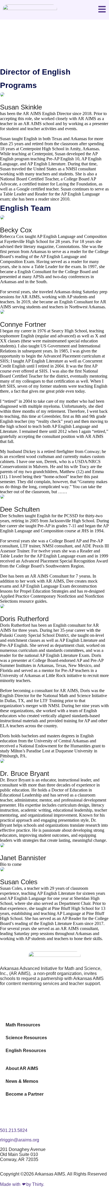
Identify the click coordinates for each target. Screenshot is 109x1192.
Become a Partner (25, 1094)
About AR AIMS (22, 1068)
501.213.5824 (13, 1130)
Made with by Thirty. (22, 1184)
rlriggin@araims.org (19, 1140)
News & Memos (22, 1081)
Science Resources (26, 1037)
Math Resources (23, 1024)
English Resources (26, 1050)
